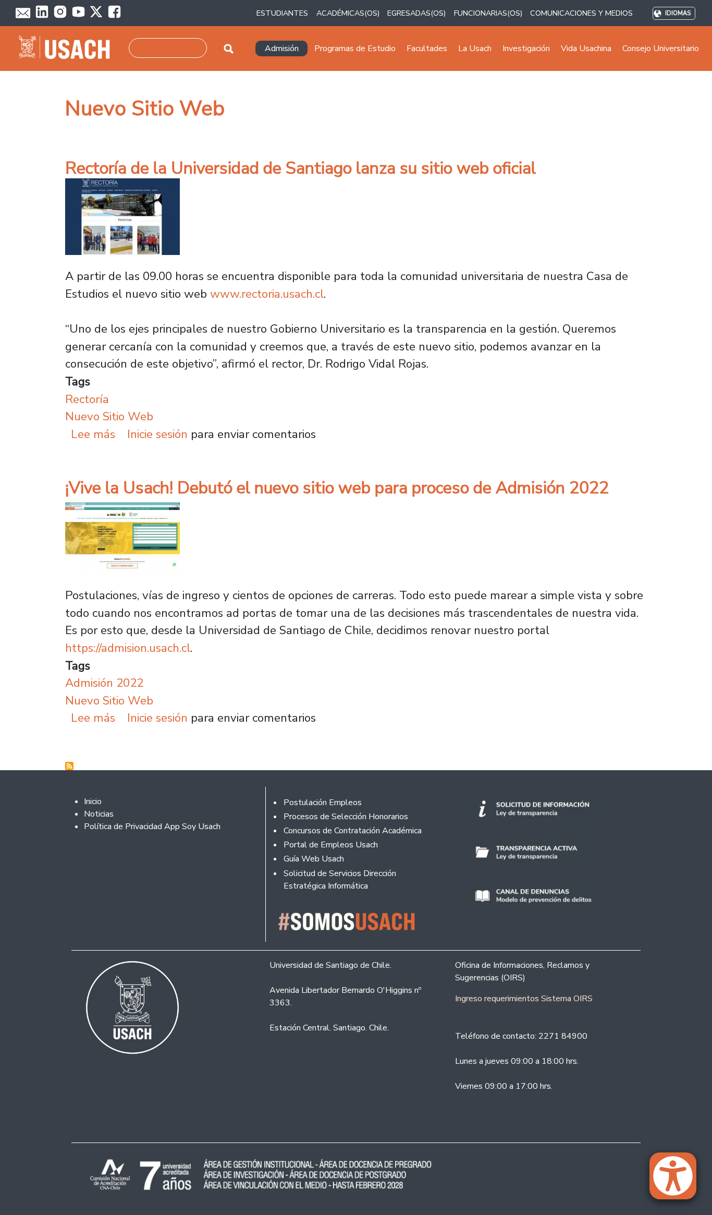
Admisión (282, 48)
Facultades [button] (427, 48)
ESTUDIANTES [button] (282, 13)
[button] (678, 1180)
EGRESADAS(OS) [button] (416, 13)
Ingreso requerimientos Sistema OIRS (524, 998)
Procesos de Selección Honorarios (346, 816)
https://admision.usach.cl (127, 648)
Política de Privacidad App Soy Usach (152, 826)
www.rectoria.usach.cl (267, 294)
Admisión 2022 (104, 683)
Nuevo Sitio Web (109, 416)
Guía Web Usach (314, 859)
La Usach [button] (475, 48)
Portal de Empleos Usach (331, 844)
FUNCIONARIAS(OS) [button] (488, 13)
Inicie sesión (157, 434)
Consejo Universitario (660, 48)
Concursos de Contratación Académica (353, 830)
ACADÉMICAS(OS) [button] (347, 13)
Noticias (99, 814)
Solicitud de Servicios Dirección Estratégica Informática (340, 880)
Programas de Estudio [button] (355, 48)
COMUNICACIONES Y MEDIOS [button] (581, 13)
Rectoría (87, 399)
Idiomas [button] (678, 13)
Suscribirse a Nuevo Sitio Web (69, 766)
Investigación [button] (526, 48)
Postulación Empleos (323, 802)
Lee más (93, 434)
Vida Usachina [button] (586, 48)
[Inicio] (68, 48)
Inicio (93, 801)
